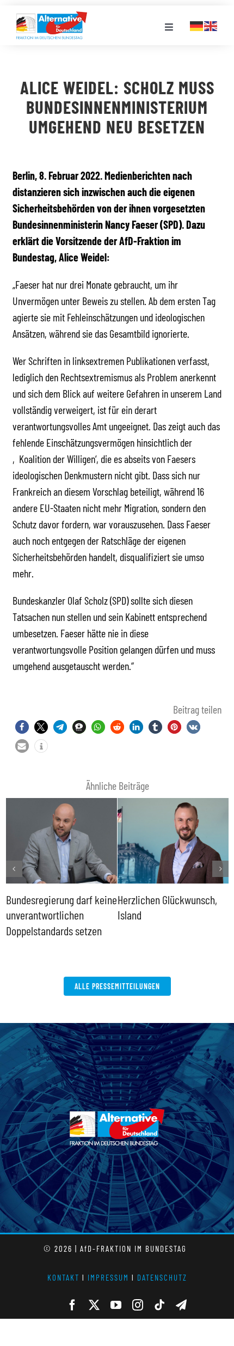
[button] (22, 727)
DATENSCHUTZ (162, 1277)
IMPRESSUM (108, 1277)
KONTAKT (63, 1277)
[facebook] (72, 1305)
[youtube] (115, 1305)
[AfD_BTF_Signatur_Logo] (51, 16)
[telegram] (181, 1305)
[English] (211, 24)
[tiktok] (159, 1305)
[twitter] (94, 1305)
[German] (197, 24)
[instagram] (137, 1305)
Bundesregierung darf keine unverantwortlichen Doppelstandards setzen (61, 914)
